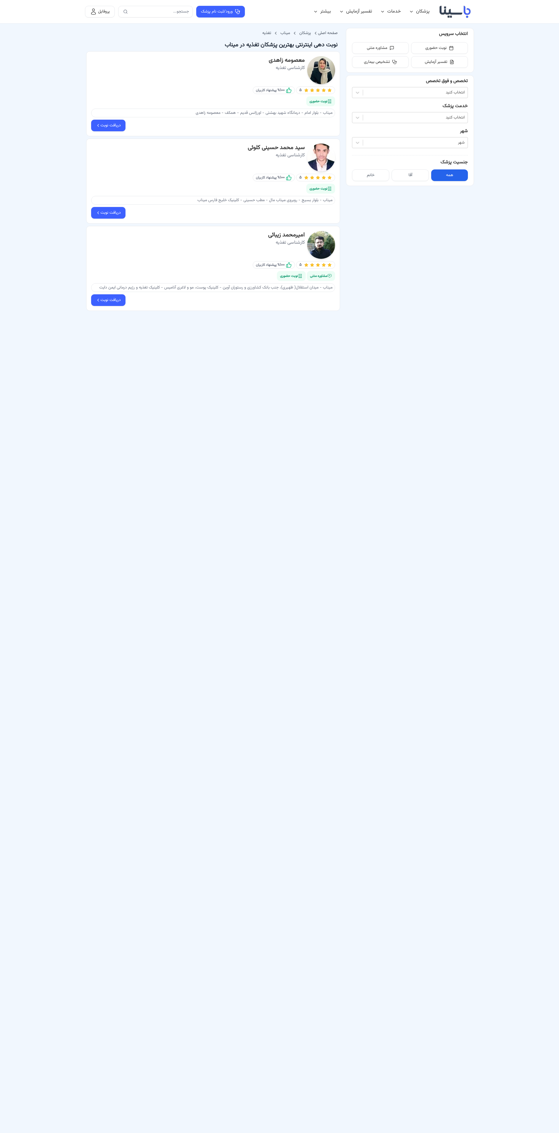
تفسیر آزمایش (359, 11)
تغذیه (266, 33)
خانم (370, 175)
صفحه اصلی (328, 33)
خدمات (394, 11)
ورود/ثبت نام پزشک (217, 11)
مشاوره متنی (377, 48)
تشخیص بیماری (377, 62)
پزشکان (423, 11)
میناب (285, 33)
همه (449, 175)
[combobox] (464, 93)
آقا (410, 175)
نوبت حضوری (436, 48)
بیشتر (325, 11)
